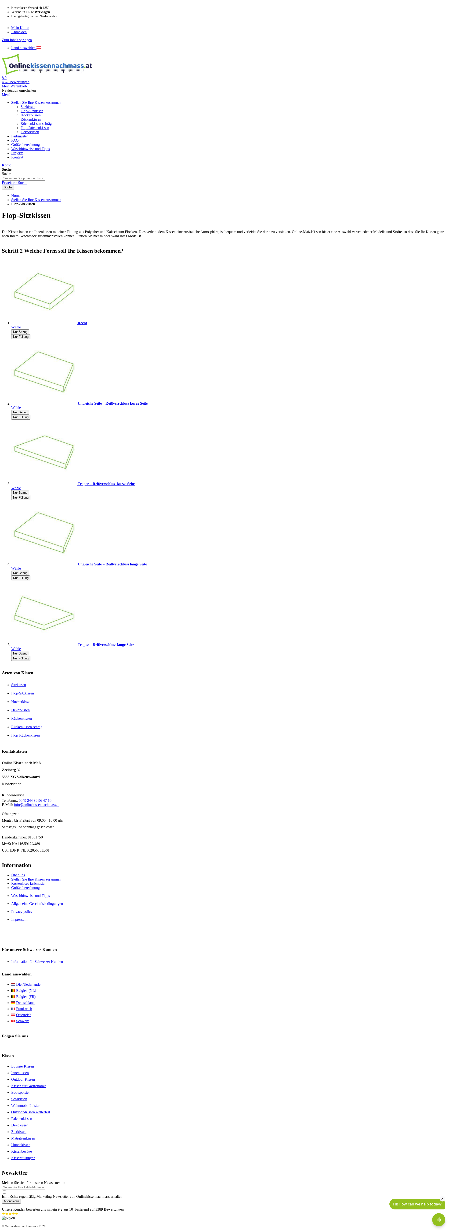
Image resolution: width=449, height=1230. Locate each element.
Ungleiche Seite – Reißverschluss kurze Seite (113, 403)
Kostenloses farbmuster (28, 883)
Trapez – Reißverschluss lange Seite (106, 645)
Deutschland (25, 1003)
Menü (6, 95)
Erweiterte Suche (14, 183)
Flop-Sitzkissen (22, 693)
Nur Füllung (21, 336)
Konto (6, 165)
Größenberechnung (25, 888)
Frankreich (24, 1009)
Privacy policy (22, 912)
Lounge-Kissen (22, 1066)
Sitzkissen (18, 685)
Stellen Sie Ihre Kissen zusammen (36, 200)
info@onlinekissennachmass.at (36, 805)
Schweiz (22, 1021)
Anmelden (19, 32)
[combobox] (23, 178)
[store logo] (47, 74)
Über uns (18, 875)
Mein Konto (20, 28)
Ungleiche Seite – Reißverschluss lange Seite (112, 564)
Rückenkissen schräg (26, 727)
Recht (82, 323)
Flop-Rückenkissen (25, 735)
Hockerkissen (21, 702)
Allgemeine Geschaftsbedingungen (37, 904)
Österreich (23, 1015)
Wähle (16, 327)
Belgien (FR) (26, 997)
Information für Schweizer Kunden (37, 962)
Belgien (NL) (26, 991)
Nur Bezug (20, 332)
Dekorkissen (20, 710)
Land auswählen (23, 48)
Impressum (19, 919)
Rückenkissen (21, 718)
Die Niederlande (28, 984)
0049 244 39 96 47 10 (35, 800)
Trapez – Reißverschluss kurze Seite (106, 484)
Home (15, 196)
